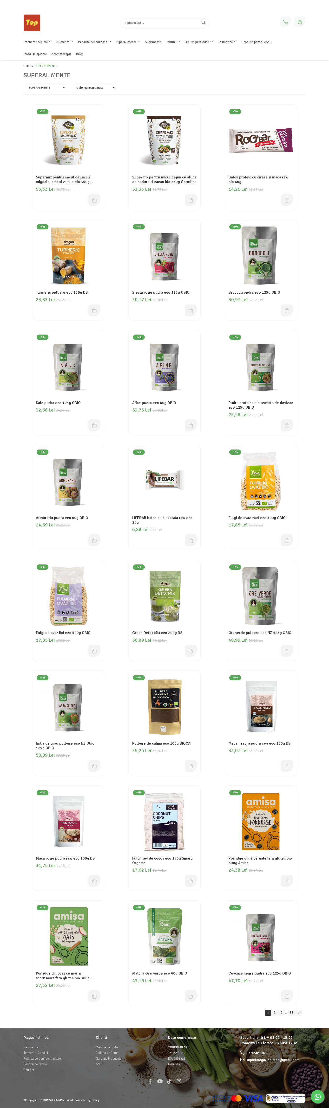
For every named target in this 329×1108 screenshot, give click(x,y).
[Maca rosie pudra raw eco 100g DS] (68, 821)
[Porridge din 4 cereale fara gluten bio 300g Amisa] (261, 821)
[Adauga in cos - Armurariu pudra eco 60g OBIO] (94, 540)
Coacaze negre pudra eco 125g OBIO (260, 973)
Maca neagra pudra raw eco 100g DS (259, 743)
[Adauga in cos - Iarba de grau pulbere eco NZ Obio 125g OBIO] (94, 766)
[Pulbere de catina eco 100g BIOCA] (164, 706)
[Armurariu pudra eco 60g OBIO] (68, 481)
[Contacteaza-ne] (285, 21)
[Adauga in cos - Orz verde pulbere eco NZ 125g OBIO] (287, 651)
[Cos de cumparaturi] (300, 21)
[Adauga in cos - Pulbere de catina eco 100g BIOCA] (191, 766)
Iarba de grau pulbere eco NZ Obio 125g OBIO (65, 745)
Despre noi (31, 1047)
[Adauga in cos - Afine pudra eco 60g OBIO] (191, 425)
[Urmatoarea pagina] (299, 1013)
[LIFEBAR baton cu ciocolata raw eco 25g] (164, 481)
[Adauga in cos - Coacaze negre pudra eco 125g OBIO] (287, 996)
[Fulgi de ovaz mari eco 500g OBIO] (261, 481)
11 (291, 1012)
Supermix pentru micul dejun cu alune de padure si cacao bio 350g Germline (164, 179)
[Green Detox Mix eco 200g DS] (164, 596)
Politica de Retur (107, 1053)
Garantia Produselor (109, 1059)
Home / (29, 66)
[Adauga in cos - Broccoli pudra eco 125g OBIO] (287, 310)
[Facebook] (150, 1081)
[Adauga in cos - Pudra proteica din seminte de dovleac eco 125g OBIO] (287, 425)
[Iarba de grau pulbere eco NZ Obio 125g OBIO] (68, 706)
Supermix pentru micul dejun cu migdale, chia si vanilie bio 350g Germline (63, 179)
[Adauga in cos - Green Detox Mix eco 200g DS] (191, 651)
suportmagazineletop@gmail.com (272, 1060)
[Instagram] (179, 1081)
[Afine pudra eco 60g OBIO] (164, 366)
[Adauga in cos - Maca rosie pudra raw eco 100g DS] (94, 881)
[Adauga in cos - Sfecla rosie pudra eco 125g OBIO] (191, 310)
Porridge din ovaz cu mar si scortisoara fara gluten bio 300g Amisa (63, 975)
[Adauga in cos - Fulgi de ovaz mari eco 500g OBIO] (287, 540)
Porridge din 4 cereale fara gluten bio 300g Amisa (260, 860)
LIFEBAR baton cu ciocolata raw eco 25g (162, 520)
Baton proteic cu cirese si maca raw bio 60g (258, 179)
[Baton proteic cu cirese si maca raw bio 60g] (261, 140)
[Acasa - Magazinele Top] (54, 22)
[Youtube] (159, 1081)
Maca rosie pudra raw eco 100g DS (65, 858)
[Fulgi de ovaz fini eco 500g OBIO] (68, 596)
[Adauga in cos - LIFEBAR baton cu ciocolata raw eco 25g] (191, 540)
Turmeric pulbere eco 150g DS (62, 292)
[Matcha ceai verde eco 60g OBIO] (164, 936)
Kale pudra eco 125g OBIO (58, 403)
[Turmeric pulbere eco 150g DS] (68, 255)
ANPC (99, 1064)
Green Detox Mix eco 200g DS (157, 633)
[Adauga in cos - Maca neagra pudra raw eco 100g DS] (287, 766)
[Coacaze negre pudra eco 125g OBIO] (261, 936)
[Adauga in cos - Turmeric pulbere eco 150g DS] (94, 310)
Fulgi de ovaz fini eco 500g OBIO (63, 633)
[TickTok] (169, 1081)
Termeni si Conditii (36, 1053)
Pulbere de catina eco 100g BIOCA (161, 743)
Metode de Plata (107, 1047)
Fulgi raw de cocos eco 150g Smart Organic (162, 860)
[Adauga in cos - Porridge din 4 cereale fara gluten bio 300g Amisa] (287, 881)
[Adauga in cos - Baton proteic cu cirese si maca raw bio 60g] (287, 200)
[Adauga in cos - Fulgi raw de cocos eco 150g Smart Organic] (191, 881)
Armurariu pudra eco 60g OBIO (62, 518)
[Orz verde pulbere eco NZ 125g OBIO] (261, 596)
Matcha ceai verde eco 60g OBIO (159, 973)
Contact (29, 1070)
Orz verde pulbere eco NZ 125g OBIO (260, 633)
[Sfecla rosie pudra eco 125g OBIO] (164, 255)
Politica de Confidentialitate (42, 1059)
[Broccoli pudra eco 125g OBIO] (261, 255)
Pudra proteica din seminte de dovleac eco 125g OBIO (261, 405)
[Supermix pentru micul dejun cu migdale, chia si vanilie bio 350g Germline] (68, 140)
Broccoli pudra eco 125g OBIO (254, 292)
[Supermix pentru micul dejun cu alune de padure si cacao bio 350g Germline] (164, 140)
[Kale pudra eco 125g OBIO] (68, 366)
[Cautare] (203, 22)
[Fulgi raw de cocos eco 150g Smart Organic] (164, 821)
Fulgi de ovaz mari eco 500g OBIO (257, 518)
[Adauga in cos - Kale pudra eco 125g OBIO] (94, 425)
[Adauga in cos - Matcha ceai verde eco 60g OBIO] (191, 996)
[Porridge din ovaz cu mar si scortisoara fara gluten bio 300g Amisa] (68, 936)
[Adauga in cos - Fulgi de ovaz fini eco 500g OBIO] (94, 651)
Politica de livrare (35, 1064)
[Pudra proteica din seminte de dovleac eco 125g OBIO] (261, 366)
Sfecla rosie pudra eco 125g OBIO (161, 292)
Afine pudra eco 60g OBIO (154, 403)
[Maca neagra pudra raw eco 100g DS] (261, 706)
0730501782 (286, 1043)
